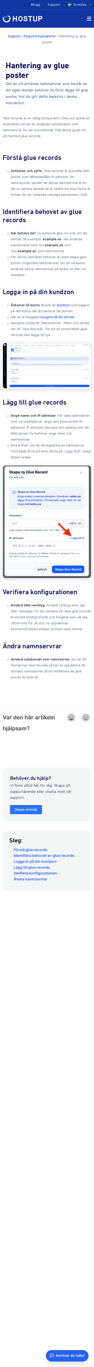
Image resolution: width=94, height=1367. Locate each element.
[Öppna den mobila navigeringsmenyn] (89, 19)
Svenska (80, 4)
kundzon (63, 305)
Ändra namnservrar (30, 879)
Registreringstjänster (40, 36)
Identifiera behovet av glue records (44, 855)
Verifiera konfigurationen (35, 873)
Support (54, 4)
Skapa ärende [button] (26, 809)
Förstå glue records (30, 849)
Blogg (35, 4)
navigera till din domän (57, 317)
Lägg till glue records (32, 867)
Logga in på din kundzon (35, 861)
